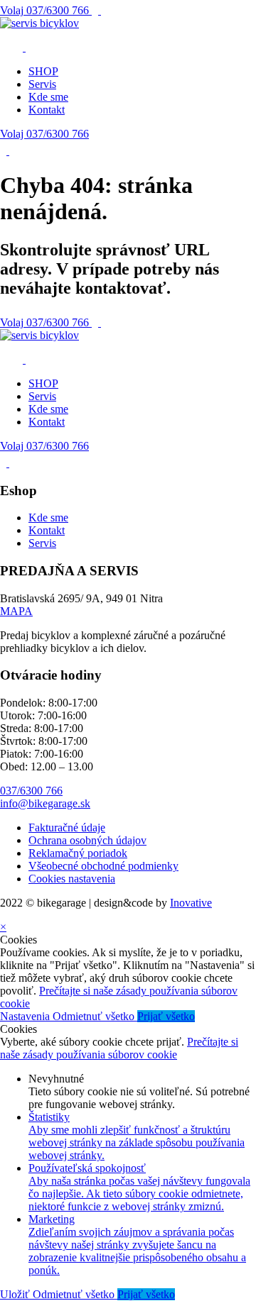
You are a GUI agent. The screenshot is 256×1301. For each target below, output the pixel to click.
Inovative (191, 903)
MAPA (16, 611)
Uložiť (16, 1294)
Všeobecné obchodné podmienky (103, 866)
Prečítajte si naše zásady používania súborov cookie (119, 1048)
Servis (42, 84)
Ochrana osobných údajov (87, 840)
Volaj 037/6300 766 (44, 134)
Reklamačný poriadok (77, 853)
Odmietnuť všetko (95, 1016)
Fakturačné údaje (66, 827)
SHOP (43, 71)
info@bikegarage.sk (45, 803)
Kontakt (46, 110)
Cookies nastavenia (71, 879)
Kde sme (48, 97)
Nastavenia (26, 1016)
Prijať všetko (166, 1016)
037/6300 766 (46, 10)
